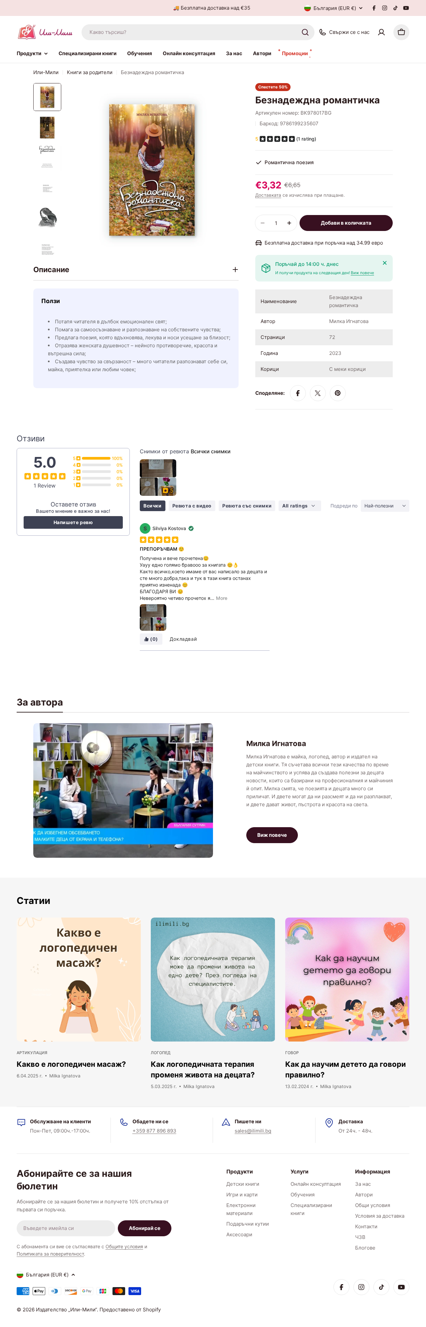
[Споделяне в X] (318, 393)
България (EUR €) (335, 8)
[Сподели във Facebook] (298, 393)
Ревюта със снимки (247, 505)
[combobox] (198, 32)
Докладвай (183, 639)
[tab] (40, 704)
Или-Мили (46, 72)
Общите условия (124, 1246)
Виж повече (362, 272)
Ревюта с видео (192, 505)
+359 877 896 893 (154, 1131)
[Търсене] (305, 32)
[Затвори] (384, 263)
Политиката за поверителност (50, 1254)
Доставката (268, 195)
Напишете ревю (73, 522)
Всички (152, 505)
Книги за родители (89, 72)
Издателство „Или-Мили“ (66, 1309)
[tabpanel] (213, 790)
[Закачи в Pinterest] (338, 393)
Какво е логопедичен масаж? (71, 1064)
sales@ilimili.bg (253, 1131)
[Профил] (381, 32)
